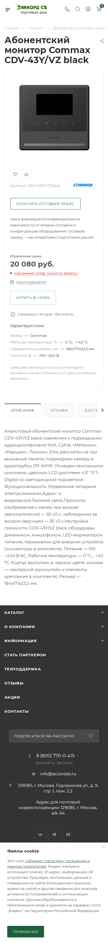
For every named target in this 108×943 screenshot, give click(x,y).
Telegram (54, 835)
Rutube (68, 835)
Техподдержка (22, 669)
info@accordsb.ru (58, 773)
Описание (22, 410)
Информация (20, 641)
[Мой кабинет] (88, 9)
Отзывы (59, 410)
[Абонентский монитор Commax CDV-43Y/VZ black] (54, 117)
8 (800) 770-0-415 (55, 756)
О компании (19, 626)
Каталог (14, 612)
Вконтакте (40, 835)
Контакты (16, 711)
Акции (12, 697)
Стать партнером (25, 655)
